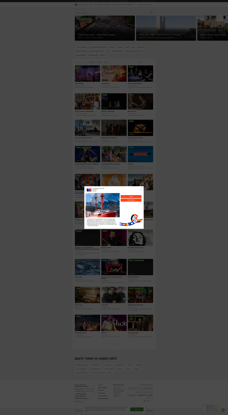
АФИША (131, 196)
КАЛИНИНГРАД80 (131, 200)
